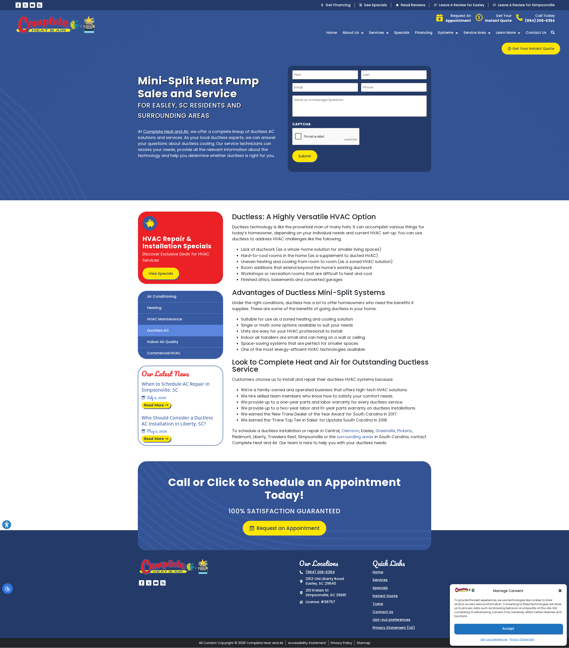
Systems (445, 32)
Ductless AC (158, 330)
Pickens (404, 430)
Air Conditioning (161, 296)
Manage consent (7, 588)
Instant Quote (385, 595)
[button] (560, 590)
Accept (508, 628)
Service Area (474, 32)
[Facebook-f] (18, 5)
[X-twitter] (25, 5)
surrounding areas (355, 436)
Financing (423, 32)
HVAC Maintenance (164, 319)
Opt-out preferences (493, 639)
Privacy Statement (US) (394, 627)
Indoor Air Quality (162, 341)
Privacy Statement (522, 639)
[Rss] (39, 5)
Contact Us (536, 32)
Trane (378, 603)
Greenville (385, 430)
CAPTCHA (301, 124)
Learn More (506, 32)
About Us (351, 32)
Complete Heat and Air (165, 131)
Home (331, 32)
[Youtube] (32, 5)
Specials (401, 32)
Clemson (350, 430)
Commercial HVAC (164, 353)
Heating (154, 307)
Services (376, 32)
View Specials (160, 273)
